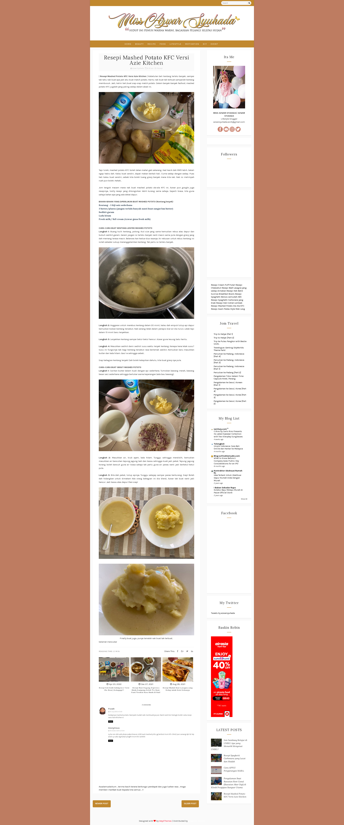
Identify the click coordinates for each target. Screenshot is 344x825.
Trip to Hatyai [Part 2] (224, 337)
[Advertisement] (229, 233)
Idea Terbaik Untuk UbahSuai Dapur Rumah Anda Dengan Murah (227, 478)
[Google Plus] (182, 651)
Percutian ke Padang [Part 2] (227, 372)
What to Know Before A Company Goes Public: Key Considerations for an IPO (226, 461)
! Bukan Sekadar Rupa (225, 487)
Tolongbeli (219, 444)
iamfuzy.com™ (221, 429)
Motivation (192, 44)
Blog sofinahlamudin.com (227, 456)
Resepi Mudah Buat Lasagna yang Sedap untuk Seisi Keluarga (178, 689)
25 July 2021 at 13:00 (116, 712)
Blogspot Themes (196, 821)
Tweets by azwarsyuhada (223, 613)
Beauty (139, 44)
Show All (244, 499)
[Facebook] (177, 651)
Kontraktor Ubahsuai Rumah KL (228, 471)
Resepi (160, 68)
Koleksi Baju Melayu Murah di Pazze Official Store (228, 491)
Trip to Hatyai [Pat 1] (223, 334)
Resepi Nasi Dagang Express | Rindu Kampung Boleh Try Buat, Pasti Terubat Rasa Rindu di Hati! (145, 690)
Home (128, 44)
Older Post (190, 803)
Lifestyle (175, 44)
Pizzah (111, 708)
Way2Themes (165, 821)
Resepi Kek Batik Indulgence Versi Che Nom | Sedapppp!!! (114, 689)
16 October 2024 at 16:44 (117, 731)
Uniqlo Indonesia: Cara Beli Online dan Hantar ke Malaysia (228, 447)
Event (214, 44)
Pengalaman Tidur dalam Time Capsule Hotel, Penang (228, 377)
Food (163, 44)
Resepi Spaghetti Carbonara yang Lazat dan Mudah (235, 758)
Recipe (152, 44)
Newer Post (101, 803)
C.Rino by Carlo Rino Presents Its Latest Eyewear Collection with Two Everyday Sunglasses (228, 434)
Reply (110, 721)
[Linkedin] (192, 651)
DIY (205, 44)
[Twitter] (187, 651)
